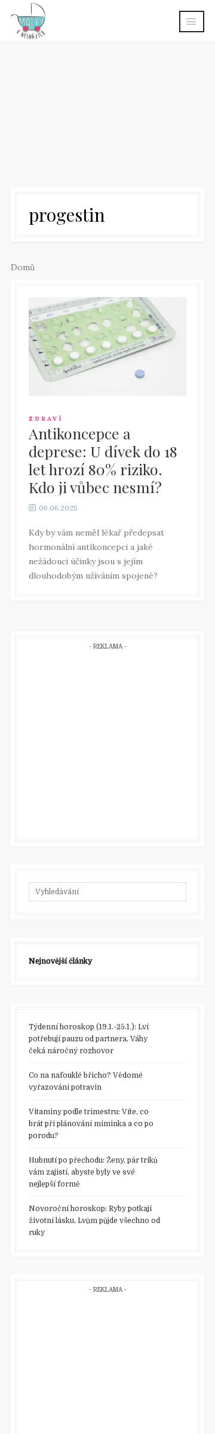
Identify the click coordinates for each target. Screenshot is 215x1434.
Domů (23, 267)
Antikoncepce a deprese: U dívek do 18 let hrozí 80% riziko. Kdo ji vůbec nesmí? (103, 460)
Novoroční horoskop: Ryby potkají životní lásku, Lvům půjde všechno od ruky (94, 1220)
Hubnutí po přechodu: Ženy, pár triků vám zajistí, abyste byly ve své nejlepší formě (93, 1172)
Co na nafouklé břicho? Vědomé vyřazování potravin (86, 1081)
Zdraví (46, 419)
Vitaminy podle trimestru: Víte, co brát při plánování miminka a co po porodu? (91, 1124)
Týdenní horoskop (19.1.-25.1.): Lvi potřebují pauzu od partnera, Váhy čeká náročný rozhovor (89, 1039)
